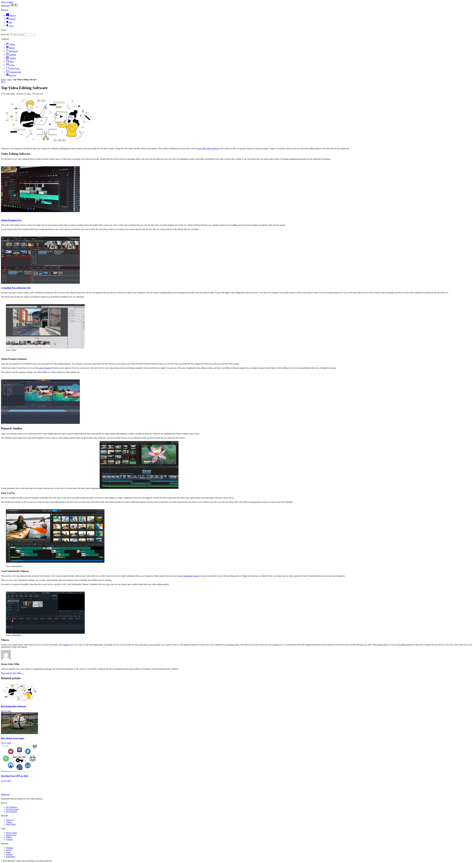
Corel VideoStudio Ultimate (188, 576)
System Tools (14, 68)
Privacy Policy (11, 833)
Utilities (12, 44)
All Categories (11, 807)
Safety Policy (11, 824)
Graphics (12, 58)
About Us (10, 820)
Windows (12, 15)
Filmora (66, 645)
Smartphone (10, 857)
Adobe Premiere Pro (11, 220)
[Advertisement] (60, 787)
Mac (10, 22)
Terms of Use (11, 835)
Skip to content (7, 2)
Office (11, 62)
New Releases (11, 811)
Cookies (9, 839)
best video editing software (208, 148)
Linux (11, 26)
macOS (9, 850)
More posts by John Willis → (12, 673)
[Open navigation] (14, 5)
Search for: (5, 34)
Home (3, 80)
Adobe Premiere (44, 368)
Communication (15, 72)
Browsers (12, 75)
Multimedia (13, 51)
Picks (9, 80)
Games (11, 65)
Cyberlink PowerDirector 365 (16, 288)
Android (12, 19)
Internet (12, 48)
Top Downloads (12, 809)
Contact (9, 822)
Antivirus (12, 55)
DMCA (9, 837)
